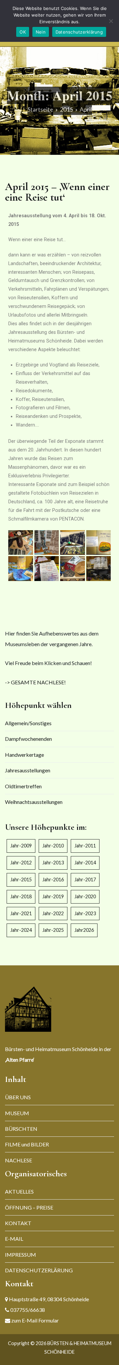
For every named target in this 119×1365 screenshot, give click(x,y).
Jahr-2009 (21, 845)
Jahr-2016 (53, 879)
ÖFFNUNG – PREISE (29, 1207)
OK (23, 32)
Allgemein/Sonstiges (28, 723)
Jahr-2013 (53, 862)
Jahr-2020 (85, 896)
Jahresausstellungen (27, 770)
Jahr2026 (84, 930)
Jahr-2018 (21, 896)
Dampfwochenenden (28, 738)
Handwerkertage (24, 754)
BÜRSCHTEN (21, 1128)
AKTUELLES (19, 1191)
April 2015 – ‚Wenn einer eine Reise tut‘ (57, 192)
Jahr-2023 (85, 913)
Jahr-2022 (53, 913)
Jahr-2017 (85, 879)
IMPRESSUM (20, 1254)
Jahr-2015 (21, 879)
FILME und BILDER (27, 1144)
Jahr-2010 (53, 845)
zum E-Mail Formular (34, 1320)
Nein (41, 32)
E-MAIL (14, 1238)
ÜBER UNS (18, 1097)
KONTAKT (18, 1223)
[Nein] (110, 21)
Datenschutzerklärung (79, 32)
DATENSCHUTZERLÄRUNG (39, 1270)
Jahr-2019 (53, 896)
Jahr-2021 (21, 913)
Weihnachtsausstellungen (33, 802)
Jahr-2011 (85, 845)
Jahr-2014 (85, 862)
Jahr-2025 (53, 930)
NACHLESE (18, 1160)
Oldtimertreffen (23, 786)
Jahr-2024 (21, 930)
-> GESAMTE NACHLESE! (35, 682)
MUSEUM (17, 1113)
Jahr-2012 (21, 862)
